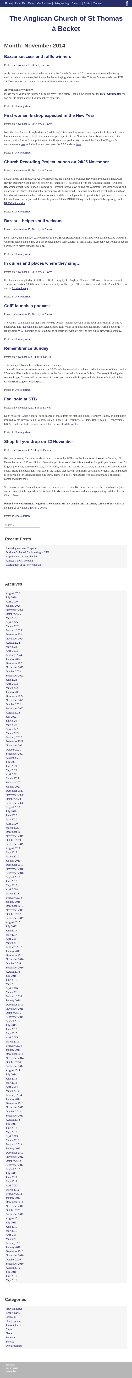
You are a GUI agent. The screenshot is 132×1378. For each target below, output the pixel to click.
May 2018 (11, 885)
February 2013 (14, 1144)
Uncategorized (23, 106)
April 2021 (12, 774)
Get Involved (44, 3)
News (31, 3)
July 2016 (11, 975)
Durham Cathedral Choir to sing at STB (27, 552)
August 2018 (13, 877)
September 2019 (15, 844)
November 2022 (15, 700)
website (25, 424)
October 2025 (13, 613)
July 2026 (11, 597)
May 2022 (11, 724)
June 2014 (11, 1078)
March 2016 (12, 992)
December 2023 (14, 663)
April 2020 (12, 823)
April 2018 (12, 889)
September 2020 (15, 803)
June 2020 (11, 815)
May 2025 (11, 618)
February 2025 (14, 630)
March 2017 (12, 942)
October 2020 (13, 798)
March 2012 (12, 1189)
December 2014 (14, 1053)
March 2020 (12, 827)
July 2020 (11, 811)
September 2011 (14, 1214)
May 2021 (11, 770)
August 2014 (13, 1070)
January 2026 (13, 605)
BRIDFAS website (14, 203)
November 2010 (15, 1255)
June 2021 (11, 766)
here (23, 144)
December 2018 (14, 864)
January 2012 (13, 1197)
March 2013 (12, 1140)
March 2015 (12, 1041)
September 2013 (15, 1115)
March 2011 (12, 1238)
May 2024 (11, 646)
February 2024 (14, 655)
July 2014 (11, 1074)
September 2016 (15, 967)
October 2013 (13, 1111)
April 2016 (12, 988)
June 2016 (11, 979)
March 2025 (12, 626)
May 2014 (11, 1082)
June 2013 (11, 1127)
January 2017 (13, 951)
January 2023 (13, 692)
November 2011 (14, 1206)
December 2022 (14, 696)
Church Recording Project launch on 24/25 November (56, 162)
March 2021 (12, 778)
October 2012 (13, 1160)
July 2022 (11, 716)
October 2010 (13, 1259)
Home (8, 3)
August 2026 (13, 593)
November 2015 (15, 1008)
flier (32, 507)
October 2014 (13, 1062)
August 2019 (13, 848)
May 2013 (11, 1132)
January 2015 (13, 1049)
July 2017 (11, 926)
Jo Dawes (46, 65)
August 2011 (13, 1218)
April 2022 (12, 729)
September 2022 (15, 708)
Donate (97, 3)
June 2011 (11, 1226)
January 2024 (13, 659)
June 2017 (11, 930)
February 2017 (14, 947)
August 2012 (13, 1169)
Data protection (12, 1368)
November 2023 (15, 667)
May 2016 (11, 984)
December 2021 (14, 741)
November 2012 (15, 1156)
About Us (19, 3)
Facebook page (20, 288)
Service (10, 1341)
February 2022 (14, 737)
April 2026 (12, 601)
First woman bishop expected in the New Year (49, 115)
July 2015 (11, 1025)
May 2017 (11, 934)
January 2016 (13, 1000)
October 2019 (13, 840)
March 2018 (12, 893)
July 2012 (11, 1173)
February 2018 (14, 897)
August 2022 (13, 712)
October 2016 (13, 963)
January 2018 (13, 901)
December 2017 (14, 905)
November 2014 (15, 1058)
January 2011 (13, 1247)
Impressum (10, 1365)
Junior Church (13, 1325)
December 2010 (14, 1251)
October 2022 (13, 704)
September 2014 (15, 1066)
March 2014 (12, 1090)
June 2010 (11, 1276)
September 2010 (15, 1263)
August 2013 (13, 1119)
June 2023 (11, 679)
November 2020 (15, 794)
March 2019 (12, 856)
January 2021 (13, 786)
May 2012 (11, 1181)
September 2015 (15, 1016)
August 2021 (13, 757)
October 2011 (13, 1210)
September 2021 (15, 753)
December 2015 (14, 1004)
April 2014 (12, 1086)
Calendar (76, 3)
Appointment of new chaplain (22, 556)
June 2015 (11, 1029)
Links (87, 3)
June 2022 (11, 720)
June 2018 (11, 881)
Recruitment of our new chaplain (23, 564)
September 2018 (15, 872)
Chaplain (11, 1316)
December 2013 (14, 1103)
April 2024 (12, 650)
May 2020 (11, 819)
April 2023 (12, 683)
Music (9, 1329)
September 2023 (15, 675)
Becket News (13, 1312)
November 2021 (15, 745)
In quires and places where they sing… (42, 263)
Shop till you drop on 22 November (38, 441)
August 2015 (13, 1021)
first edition (28, 326)
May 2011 (11, 1230)
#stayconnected (14, 1308)
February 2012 (14, 1193)
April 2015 (12, 1037)
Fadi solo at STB (20, 399)
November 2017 (15, 909)
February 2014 (14, 1095)
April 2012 (12, 1185)
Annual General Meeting (19, 560)
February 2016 (14, 996)
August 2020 (13, 807)
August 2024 (13, 642)
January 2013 (13, 1148)
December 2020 (14, 790)
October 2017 (13, 914)
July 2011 (11, 1222)
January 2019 (13, 860)
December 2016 (14, 955)
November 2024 (15, 638)
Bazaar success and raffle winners (37, 56)
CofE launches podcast (27, 305)
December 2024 (14, 634)
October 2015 (13, 1012)
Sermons (10, 1337)
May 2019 (11, 852)
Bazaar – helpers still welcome (34, 220)
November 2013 (15, 1107)
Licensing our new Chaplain (21, 548)
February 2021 (14, 782)
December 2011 (14, 1201)
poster (74, 424)
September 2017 (15, 918)
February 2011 (14, 1243)
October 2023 (13, 671)
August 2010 (13, 1267)
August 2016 (13, 971)
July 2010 (11, 1271)
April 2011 (12, 1234)
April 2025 (12, 622)
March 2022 (12, 733)
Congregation (13, 1321)
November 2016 (15, 959)
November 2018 (15, 868)
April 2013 (12, 1136)
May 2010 (11, 1280)
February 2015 (14, 1045)
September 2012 (15, 1164)
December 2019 (14, 831)
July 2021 (11, 761)
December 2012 (14, 1152)
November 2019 (15, 835)
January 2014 (13, 1099)
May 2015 (11, 1033)
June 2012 (11, 1177)
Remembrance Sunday (26, 348)
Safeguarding (61, 3)
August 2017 (13, 922)
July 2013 (11, 1123)
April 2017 (12, 938)
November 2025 (15, 609)
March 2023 (12, 687)
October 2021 (13, 749)
